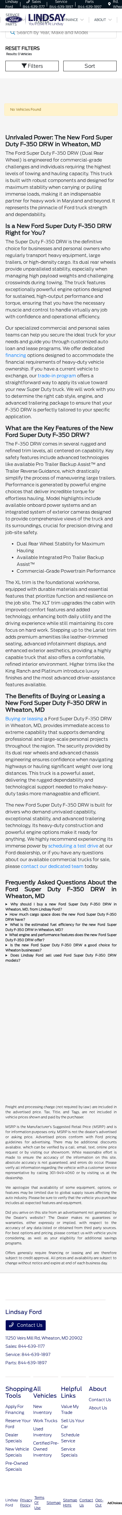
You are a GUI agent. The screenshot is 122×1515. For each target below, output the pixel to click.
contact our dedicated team (52, 866)
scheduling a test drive (73, 846)
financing (15, 355)
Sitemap (54, 1503)
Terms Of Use (39, 1502)
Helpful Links (71, 1392)
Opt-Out (99, 1502)
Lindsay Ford (11, 1502)
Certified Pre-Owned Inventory (46, 1449)
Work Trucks (45, 1420)
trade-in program (57, 375)
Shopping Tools (19, 1392)
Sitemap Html (70, 1502)
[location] (109, 4)
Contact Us (29, 1325)
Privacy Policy (26, 1502)
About (97, 1389)
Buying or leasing (24, 718)
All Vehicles (45, 1392)
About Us (98, 1408)
